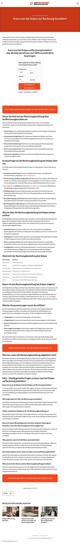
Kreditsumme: (22, 69)
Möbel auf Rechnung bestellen (8, 519)
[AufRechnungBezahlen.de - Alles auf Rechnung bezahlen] (39, 3)
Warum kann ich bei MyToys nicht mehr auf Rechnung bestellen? (29, 520)
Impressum (35, 535)
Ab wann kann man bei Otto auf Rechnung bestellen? (48, 520)
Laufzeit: (21, 76)
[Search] (1, 3)
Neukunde (48, 296)
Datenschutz (44, 535)
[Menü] (78, 3)
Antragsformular (9, 186)
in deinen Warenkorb (28, 175)
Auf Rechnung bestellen (40, 15)
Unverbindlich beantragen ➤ (29, 86)
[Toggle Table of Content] (10, 493)
